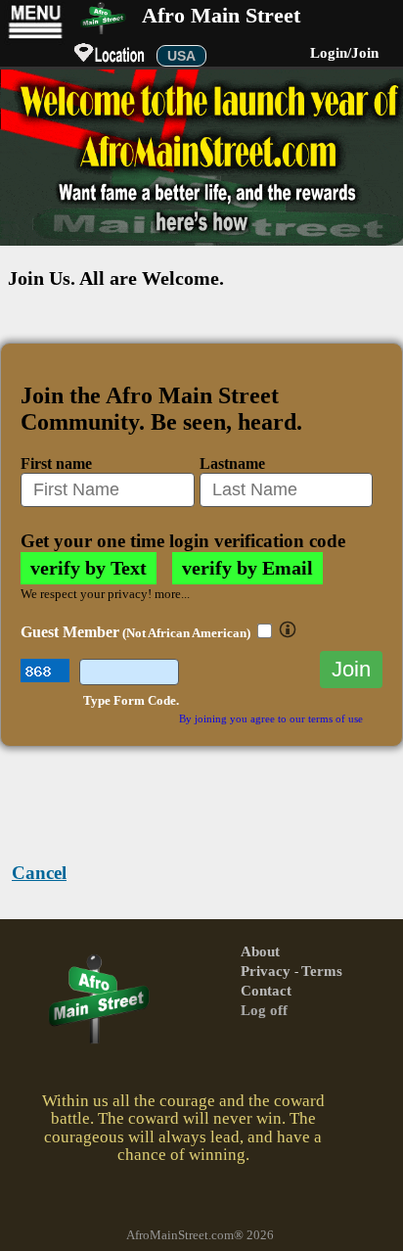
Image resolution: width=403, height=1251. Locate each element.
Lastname (232, 463)
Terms (321, 970)
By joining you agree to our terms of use (271, 718)
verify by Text (88, 568)
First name (56, 463)
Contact (266, 990)
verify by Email (247, 568)
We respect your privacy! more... (105, 594)
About (260, 951)
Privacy (267, 970)
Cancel (39, 872)
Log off (264, 1009)
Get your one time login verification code (183, 541)
